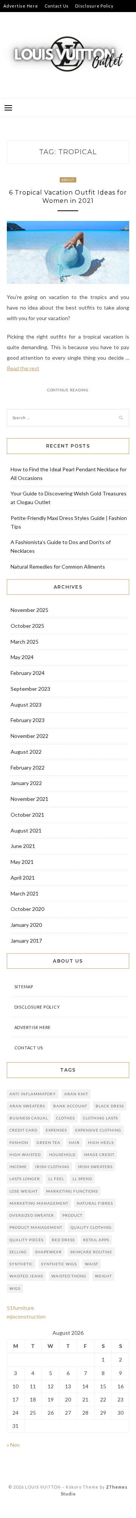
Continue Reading (68, 390)
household (62, 1154)
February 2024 (28, 673)
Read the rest (23, 368)
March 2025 (25, 641)
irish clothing (52, 1166)
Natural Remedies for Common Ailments (58, 566)
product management (35, 1227)
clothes (65, 1118)
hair (74, 1142)
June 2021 (23, 846)
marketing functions (72, 1191)
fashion (18, 1142)
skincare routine (91, 1252)
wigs (14, 1288)
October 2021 (27, 814)
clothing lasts (100, 1118)
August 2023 (26, 704)
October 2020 (27, 909)
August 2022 (26, 751)
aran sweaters (27, 1106)
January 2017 (26, 940)
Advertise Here (20, 5)
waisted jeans (26, 1276)
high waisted (25, 1154)
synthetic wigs (59, 1264)
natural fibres (95, 1203)
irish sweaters (95, 1166)
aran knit (76, 1094)
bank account (70, 1106)
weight (103, 1276)
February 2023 (28, 720)
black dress (110, 1106)
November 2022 (29, 736)
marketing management (38, 1203)
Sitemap (12, 17)
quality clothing (91, 1227)
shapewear (48, 1252)
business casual (28, 1118)
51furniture (20, 1308)
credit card (23, 1130)
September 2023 (30, 688)
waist (91, 1264)
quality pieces (26, 1239)
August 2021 (26, 830)
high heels (101, 1142)
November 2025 (29, 610)
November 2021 (29, 799)
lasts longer (24, 1178)
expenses (56, 1130)
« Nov (13, 1444)
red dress (63, 1239)
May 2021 (22, 862)
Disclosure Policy (94, 5)
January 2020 (26, 925)
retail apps (96, 1239)
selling (18, 1252)
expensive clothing (98, 1130)
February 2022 (28, 767)
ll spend (82, 1178)
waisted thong (69, 1276)
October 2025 (27, 626)
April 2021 (23, 877)
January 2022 (26, 783)
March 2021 (25, 893)
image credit (99, 1154)
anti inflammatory (32, 1094)
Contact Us (57, 5)
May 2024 (22, 657)
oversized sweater (31, 1215)
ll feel (56, 1178)
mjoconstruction (26, 1316)
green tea (48, 1142)
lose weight (23, 1191)
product (72, 1215)
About (68, 180)
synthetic (21, 1264)
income (18, 1166)
